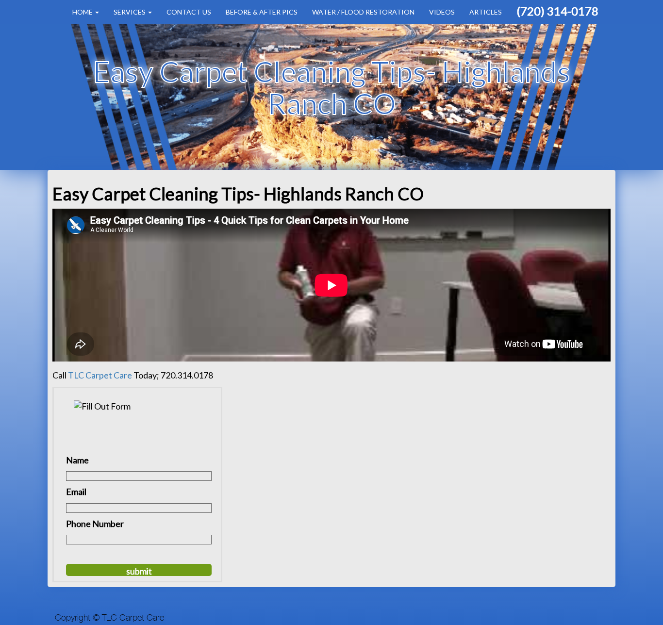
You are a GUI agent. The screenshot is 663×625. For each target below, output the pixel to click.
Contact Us (188, 12)
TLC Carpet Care (99, 375)
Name (77, 460)
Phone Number (95, 523)
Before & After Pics (262, 12)
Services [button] (130, 12)
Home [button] (83, 12)
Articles (485, 12)
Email (76, 491)
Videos (442, 12)
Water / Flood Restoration (363, 12)
